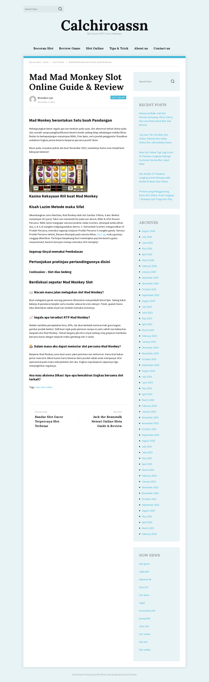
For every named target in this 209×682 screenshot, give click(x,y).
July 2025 (147, 306)
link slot (143, 642)
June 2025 (147, 312)
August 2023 (148, 440)
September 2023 (150, 435)
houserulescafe (147, 610)
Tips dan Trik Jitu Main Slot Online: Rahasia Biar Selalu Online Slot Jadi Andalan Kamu (155, 138)
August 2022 (148, 510)
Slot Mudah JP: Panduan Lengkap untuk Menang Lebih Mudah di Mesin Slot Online (154, 177)
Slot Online (95, 48)
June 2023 (147, 452)
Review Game (69, 48)
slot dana (144, 595)
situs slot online (44, 387)
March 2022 (148, 528)
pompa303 (144, 618)
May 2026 (147, 248)
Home (46, 62)
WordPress (102, 674)
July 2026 (147, 237)
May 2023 (147, 458)
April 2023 (147, 464)
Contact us (162, 48)
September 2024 (150, 365)
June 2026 (147, 242)
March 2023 (148, 469)
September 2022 (150, 504)
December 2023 (150, 417)
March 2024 (148, 400)
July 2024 (147, 376)
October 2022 (149, 499)
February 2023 (149, 475)
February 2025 (149, 336)
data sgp (101, 234)
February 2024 (149, 405)
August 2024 (148, 370)
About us (141, 48)
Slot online (144, 649)
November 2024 (150, 353)
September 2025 (150, 295)
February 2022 (149, 534)
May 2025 (147, 318)
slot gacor (144, 563)
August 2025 (148, 301)
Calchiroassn (104, 25)
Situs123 (143, 587)
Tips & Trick (118, 48)
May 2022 (147, 516)
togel (142, 602)
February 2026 (149, 266)
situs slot (144, 626)
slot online (144, 634)
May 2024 (147, 388)
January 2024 (149, 411)
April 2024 (147, 394)
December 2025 (150, 277)
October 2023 (149, 429)
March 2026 (148, 260)
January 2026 (149, 271)
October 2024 (149, 359)
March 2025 (148, 330)
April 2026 (147, 254)
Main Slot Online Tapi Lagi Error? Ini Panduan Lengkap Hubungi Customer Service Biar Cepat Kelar (156, 158)
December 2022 (150, 487)
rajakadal (144, 571)
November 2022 (150, 493)
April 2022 (147, 522)
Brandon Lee (45, 98)
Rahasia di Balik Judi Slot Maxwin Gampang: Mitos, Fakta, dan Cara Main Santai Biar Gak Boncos (156, 119)
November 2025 (150, 283)
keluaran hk (145, 579)
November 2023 (150, 423)
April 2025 (147, 324)
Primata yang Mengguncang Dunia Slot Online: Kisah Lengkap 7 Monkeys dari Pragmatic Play (156, 195)
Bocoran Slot (43, 48)
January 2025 (149, 341)
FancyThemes (130, 674)
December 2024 (150, 347)
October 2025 (149, 289)
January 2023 (149, 481)
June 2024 (147, 382)
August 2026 (148, 231)
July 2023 (147, 446)
